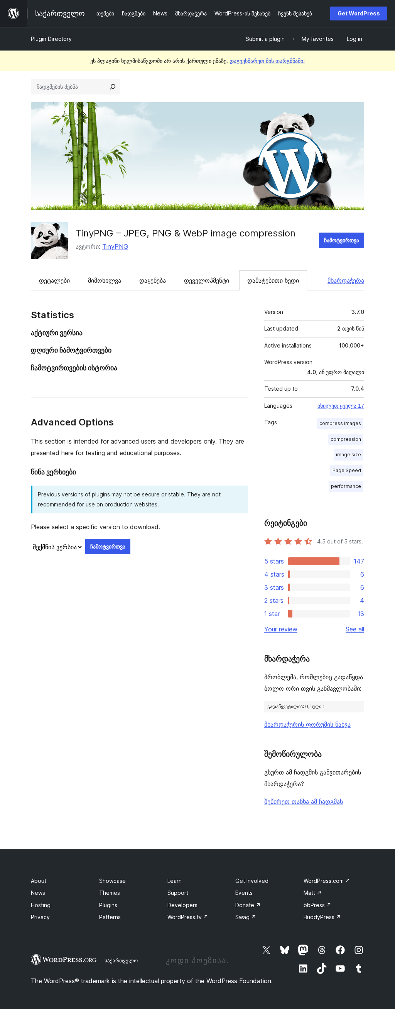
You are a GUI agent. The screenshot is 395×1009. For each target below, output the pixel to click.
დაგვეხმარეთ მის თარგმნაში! (267, 60)
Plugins (108, 905)
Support (177, 892)
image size (348, 454)
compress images (340, 423)
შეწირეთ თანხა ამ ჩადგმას (303, 801)
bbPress (317, 905)
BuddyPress (322, 917)
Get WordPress (359, 13)
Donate (248, 905)
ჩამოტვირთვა (341, 240)
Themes (109, 892)
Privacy (40, 917)
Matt (313, 892)
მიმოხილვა (104, 280)
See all (355, 629)
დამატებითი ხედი (273, 280)
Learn (174, 880)
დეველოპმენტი (206, 280)
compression (346, 439)
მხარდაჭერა (345, 280)
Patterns (110, 917)
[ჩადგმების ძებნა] (112, 86)
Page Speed (347, 470)
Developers (182, 905)
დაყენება (152, 280)
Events (244, 892)
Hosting (41, 905)
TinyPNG (115, 246)
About (38, 880)
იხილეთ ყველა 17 (340, 406)
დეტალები (54, 280)
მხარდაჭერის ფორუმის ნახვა (307, 724)
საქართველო (121, 960)
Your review (280, 629)
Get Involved (251, 880)
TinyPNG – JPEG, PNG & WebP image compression (185, 233)
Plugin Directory (51, 38)
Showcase (112, 880)
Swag (245, 917)
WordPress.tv (187, 917)
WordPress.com (327, 880)
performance (346, 486)
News (38, 892)
